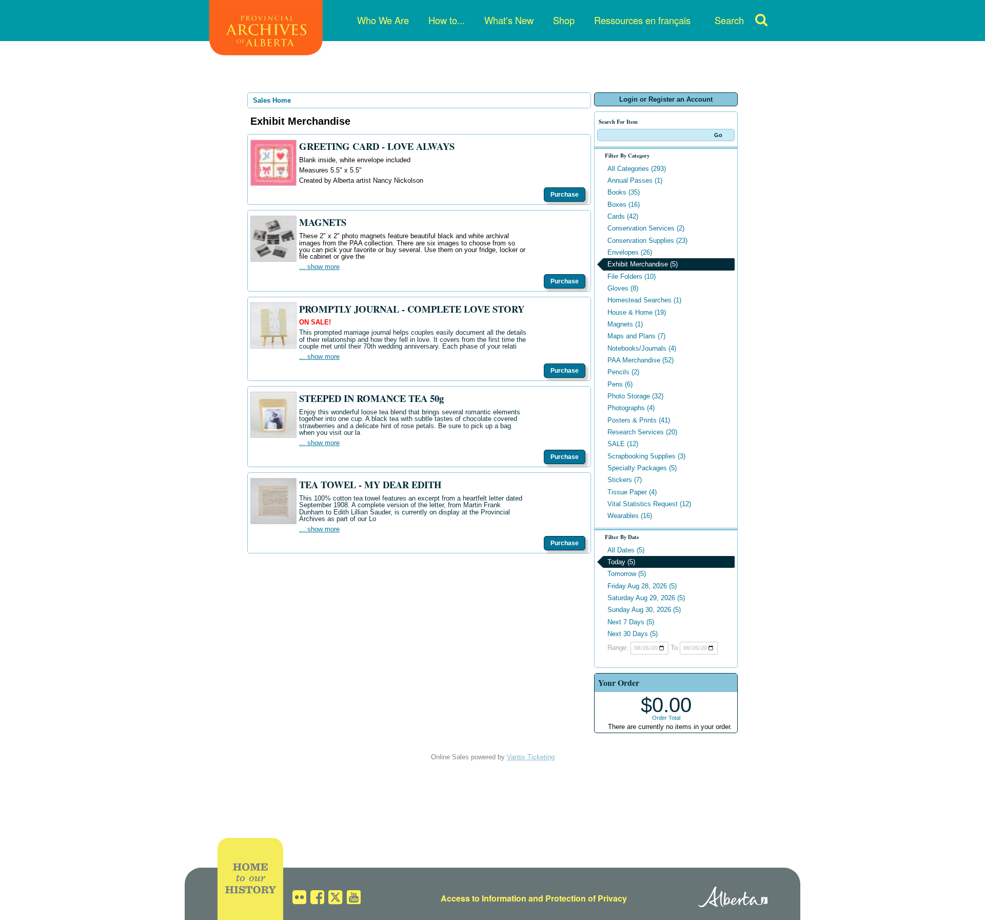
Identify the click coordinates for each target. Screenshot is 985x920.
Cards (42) (622, 216)
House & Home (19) (636, 312)
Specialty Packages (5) (642, 468)
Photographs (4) (631, 408)
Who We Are (383, 20)
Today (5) (621, 562)
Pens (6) (620, 384)
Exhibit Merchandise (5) (642, 264)
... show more (319, 267)
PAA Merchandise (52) (640, 360)
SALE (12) (622, 444)
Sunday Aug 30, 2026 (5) (644, 610)
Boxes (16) (623, 204)
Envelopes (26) (629, 252)
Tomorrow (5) (626, 574)
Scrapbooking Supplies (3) (646, 456)
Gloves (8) (622, 288)
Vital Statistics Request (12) (649, 504)
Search (729, 20)
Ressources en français (642, 20)
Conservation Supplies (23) (647, 240)
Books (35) (623, 192)
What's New (509, 20)
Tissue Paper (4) (632, 492)
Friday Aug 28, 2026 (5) (642, 586)
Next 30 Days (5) (632, 634)
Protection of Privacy (586, 898)
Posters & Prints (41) (638, 420)
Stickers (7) (624, 480)
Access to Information (483, 898)
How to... (446, 20)
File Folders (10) (631, 276)
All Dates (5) (625, 550)
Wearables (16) (629, 516)
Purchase (564, 194)
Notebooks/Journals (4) (641, 348)
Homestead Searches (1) (644, 300)
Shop (564, 20)
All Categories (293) (636, 168)
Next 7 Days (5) (630, 622)
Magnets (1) (625, 324)
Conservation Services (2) (645, 228)
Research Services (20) (642, 432)
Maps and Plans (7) (636, 336)
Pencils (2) (623, 372)
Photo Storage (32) (635, 396)
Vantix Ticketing (531, 757)
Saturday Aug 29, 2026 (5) (646, 598)
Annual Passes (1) (634, 180)
